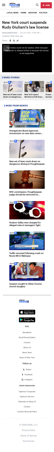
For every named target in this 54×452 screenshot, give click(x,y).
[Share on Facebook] (10, 41)
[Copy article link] (18, 41)
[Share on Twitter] (14, 41)
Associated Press (9, 33)
